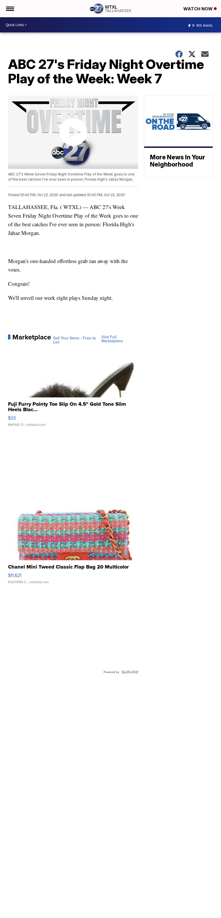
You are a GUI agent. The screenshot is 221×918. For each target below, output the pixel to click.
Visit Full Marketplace (112, 339)
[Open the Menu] (9, 8)
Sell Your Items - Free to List (74, 340)
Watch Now (198, 8)
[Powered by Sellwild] (129, 672)
